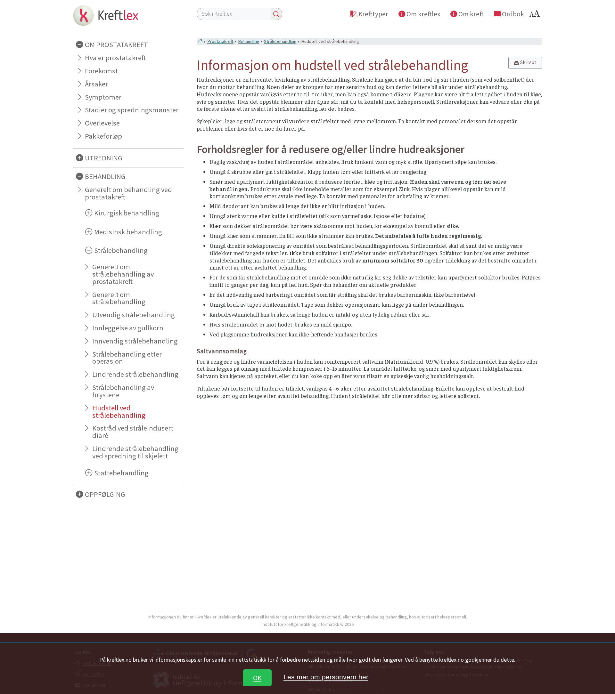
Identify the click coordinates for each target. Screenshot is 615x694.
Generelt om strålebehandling (118, 298)
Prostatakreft (220, 41)
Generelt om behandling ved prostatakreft (128, 193)
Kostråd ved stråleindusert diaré (132, 432)
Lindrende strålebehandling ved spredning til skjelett (135, 452)
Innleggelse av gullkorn (127, 327)
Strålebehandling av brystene (123, 391)
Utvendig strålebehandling (133, 314)
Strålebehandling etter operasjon (127, 358)
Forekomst (101, 70)
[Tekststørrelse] (535, 15)
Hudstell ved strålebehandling (118, 411)
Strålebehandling (280, 41)
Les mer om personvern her (325, 677)
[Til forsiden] (128, 15)
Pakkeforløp (103, 136)
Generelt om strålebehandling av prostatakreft (123, 274)
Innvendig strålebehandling (135, 340)
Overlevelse (102, 122)
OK (257, 678)
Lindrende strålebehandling (135, 374)
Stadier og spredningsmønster (131, 109)
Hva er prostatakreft (115, 57)
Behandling (248, 41)
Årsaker (96, 83)
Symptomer (103, 97)
